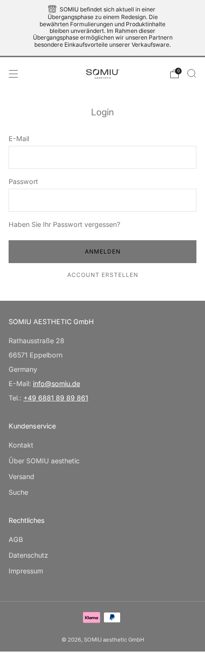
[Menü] (13, 74)
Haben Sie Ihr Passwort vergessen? (64, 224)
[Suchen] (191, 73)
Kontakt (21, 445)
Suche (18, 492)
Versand (21, 476)
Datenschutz (28, 555)
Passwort (23, 181)
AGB (16, 539)
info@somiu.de (56, 383)
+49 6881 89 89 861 (55, 398)
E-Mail (19, 138)
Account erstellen (102, 274)
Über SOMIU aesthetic (44, 461)
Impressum (26, 571)
